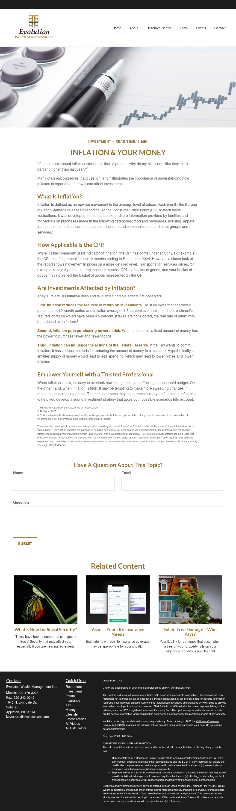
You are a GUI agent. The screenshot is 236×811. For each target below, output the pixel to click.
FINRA (206, 785)
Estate (70, 695)
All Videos (73, 723)
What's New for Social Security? (46, 629)
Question (21, 502)
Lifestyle (72, 714)
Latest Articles (76, 718)
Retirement (74, 686)
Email (126, 472)
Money (71, 709)
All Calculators (76, 728)
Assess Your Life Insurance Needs (118, 632)
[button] (133, 28)
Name (18, 472)
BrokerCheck (182, 687)
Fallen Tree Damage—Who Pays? (190, 632)
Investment (74, 691)
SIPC (214, 785)
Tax (68, 705)
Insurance (73, 700)
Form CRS (116, 680)
